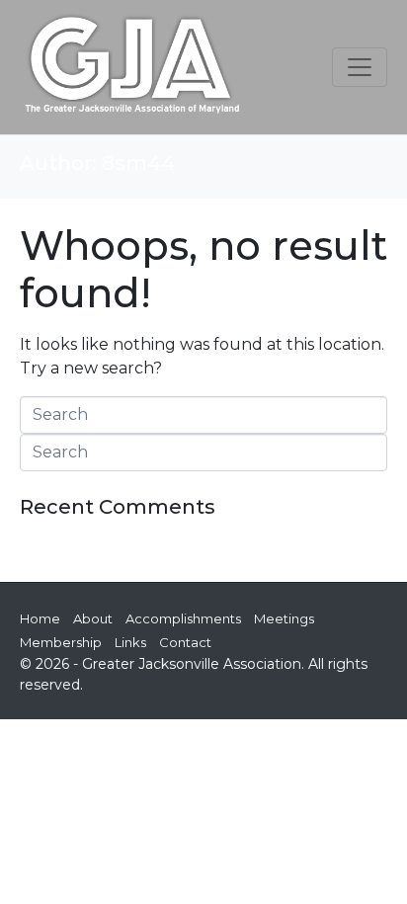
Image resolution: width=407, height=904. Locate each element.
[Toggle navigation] (359, 67)
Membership (61, 642)
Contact (185, 642)
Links (130, 642)
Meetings (284, 618)
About (93, 618)
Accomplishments (183, 618)
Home (40, 618)
